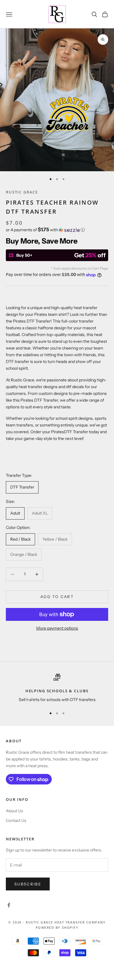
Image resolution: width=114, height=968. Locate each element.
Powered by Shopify (57, 927)
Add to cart (57, 596)
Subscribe (27, 884)
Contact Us (16, 820)
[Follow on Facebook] (9, 905)
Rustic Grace (22, 192)
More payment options (57, 628)
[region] (57, 688)
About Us (14, 810)
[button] (57, 230)
